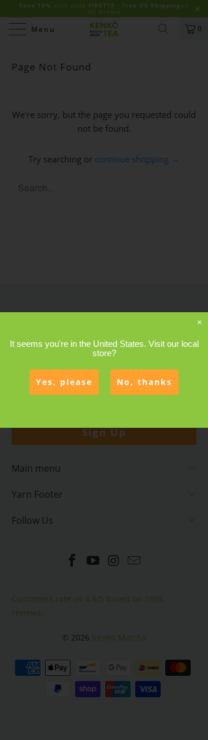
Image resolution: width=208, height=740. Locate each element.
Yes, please (64, 381)
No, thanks (144, 381)
